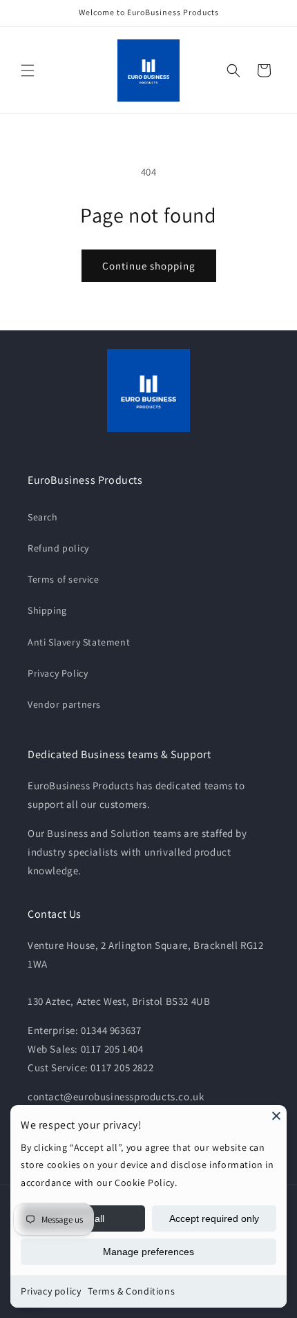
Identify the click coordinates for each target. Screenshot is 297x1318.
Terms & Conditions (131, 1291)
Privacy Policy (58, 673)
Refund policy (58, 548)
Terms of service (63, 579)
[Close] (276, 1115)
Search (43, 517)
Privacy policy (51, 1291)
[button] (27, 70)
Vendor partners (64, 704)
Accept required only (214, 1218)
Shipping (47, 610)
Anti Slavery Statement (79, 642)
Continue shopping (148, 265)
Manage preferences (148, 1251)
